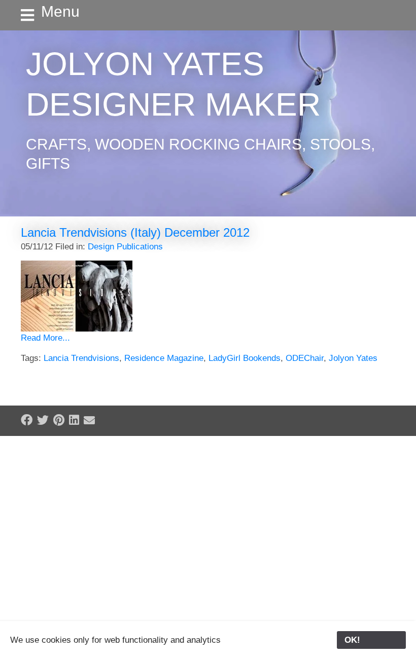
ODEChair (305, 358)
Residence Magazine (163, 358)
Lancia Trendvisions (81, 358)
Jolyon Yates (353, 358)
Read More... (45, 338)
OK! (371, 640)
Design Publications (125, 246)
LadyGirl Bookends (245, 358)
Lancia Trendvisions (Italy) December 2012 (135, 232)
